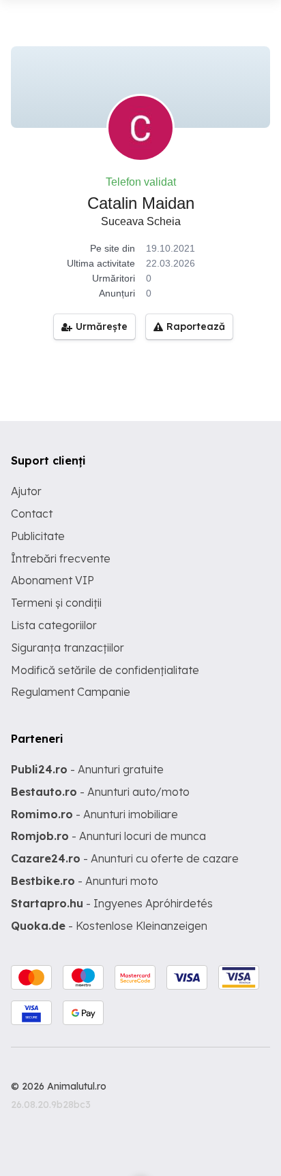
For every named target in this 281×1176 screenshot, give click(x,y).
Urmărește (102, 326)
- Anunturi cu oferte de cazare (125, 858)
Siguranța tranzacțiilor (67, 647)
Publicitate (38, 536)
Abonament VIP (52, 580)
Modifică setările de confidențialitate (105, 670)
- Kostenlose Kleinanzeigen (109, 926)
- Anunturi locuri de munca (108, 836)
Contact (32, 513)
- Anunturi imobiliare (94, 814)
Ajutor (26, 491)
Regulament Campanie (70, 692)
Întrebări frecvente (60, 558)
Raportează (195, 326)
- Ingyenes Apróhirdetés (112, 903)
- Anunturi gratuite (87, 769)
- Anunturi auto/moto (100, 792)
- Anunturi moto (84, 881)
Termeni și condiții (56, 602)
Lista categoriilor (54, 625)
